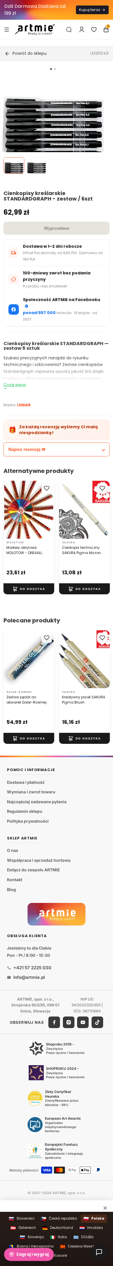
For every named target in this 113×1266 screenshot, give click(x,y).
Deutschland (57, 1228)
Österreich (23, 1228)
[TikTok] (97, 1022)
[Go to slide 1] (51, 69)
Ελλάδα (83, 1237)
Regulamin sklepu (24, 811)
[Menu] (6, 29)
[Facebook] (54, 1022)
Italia (58, 1237)
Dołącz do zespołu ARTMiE (33, 869)
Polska (93, 1219)
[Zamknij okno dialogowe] (105, 1208)
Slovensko (21, 1219)
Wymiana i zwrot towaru (31, 791)
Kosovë (56, 1255)
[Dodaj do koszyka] (28, 588)
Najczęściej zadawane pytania (37, 801)
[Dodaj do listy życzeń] (46, 488)
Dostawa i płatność (26, 781)
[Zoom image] (53, 126)
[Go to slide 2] (55, 69)
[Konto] (81, 29)
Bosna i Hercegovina (31, 1246)
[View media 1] (13, 165)
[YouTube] (83, 1022)
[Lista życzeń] (94, 29)
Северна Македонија (82, 1246)
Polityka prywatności (28, 821)
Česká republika (59, 1219)
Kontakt (14, 879)
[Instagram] (68, 1022)
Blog (11, 889)
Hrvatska (91, 1228)
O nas (12, 850)
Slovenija (32, 1237)
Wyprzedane (56, 228)
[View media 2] (36, 165)
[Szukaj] (69, 29)
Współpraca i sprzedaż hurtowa (38, 859)
